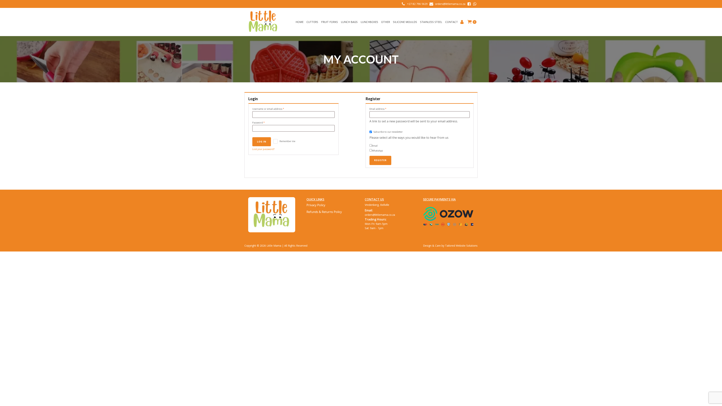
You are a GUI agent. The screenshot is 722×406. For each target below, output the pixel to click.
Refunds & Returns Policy (324, 212)
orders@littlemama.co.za (450, 4)
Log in (261, 141)
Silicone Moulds (405, 22)
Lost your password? (263, 149)
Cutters (312, 22)
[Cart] (472, 22)
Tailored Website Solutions (461, 245)
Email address (382, 109)
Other (385, 22)
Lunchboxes (369, 22)
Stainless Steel (431, 22)
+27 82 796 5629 (417, 4)
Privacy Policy (315, 205)
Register (380, 160)
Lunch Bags (349, 22)
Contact (451, 22)
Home (299, 22)
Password (263, 122)
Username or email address (273, 109)
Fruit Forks (329, 22)
